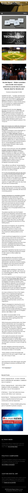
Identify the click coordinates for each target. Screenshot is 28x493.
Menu (25, 13)
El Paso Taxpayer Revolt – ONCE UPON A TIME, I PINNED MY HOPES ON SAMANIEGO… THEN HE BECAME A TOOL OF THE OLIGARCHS (14, 387)
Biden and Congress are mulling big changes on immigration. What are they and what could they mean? (14, 127)
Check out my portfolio (10, 482)
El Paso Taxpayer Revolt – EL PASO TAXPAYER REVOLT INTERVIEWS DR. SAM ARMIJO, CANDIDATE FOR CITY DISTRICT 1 (14, 380)
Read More (7, 367)
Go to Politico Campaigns (8, 464)
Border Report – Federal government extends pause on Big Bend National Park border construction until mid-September (14, 398)
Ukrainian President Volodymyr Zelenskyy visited (14, 149)
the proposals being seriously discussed (15, 173)
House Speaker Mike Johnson (16, 278)
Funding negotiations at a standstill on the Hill (13, 195)
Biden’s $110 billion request (15, 133)
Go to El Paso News (12, 446)
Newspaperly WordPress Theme (14, 490)
